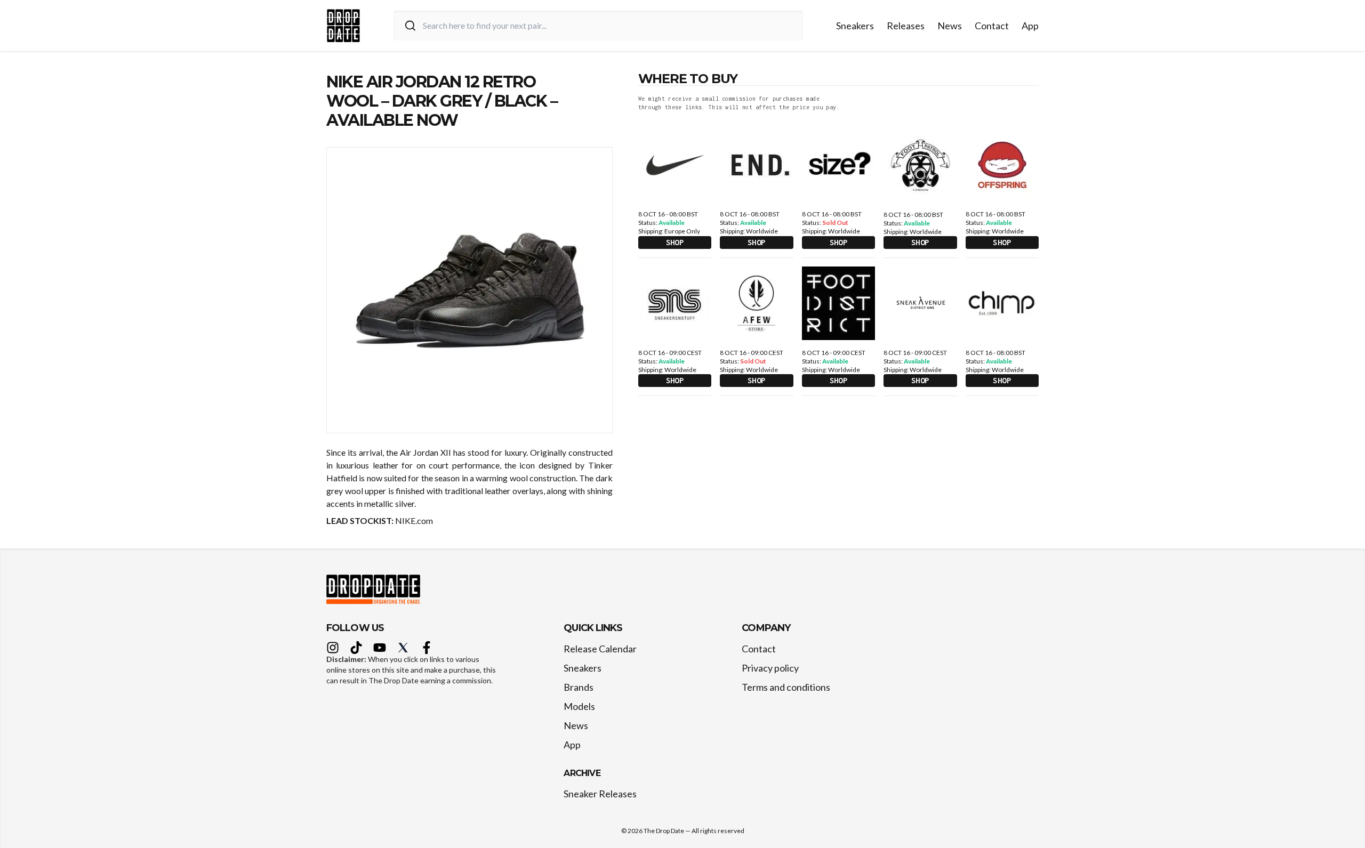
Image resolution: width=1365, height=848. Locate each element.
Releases (906, 25)
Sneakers (855, 25)
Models (579, 706)
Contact (992, 25)
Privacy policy (770, 668)
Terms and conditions (786, 687)
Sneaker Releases (600, 793)
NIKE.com (414, 520)
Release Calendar (600, 649)
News (949, 25)
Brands (578, 687)
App (1030, 25)
